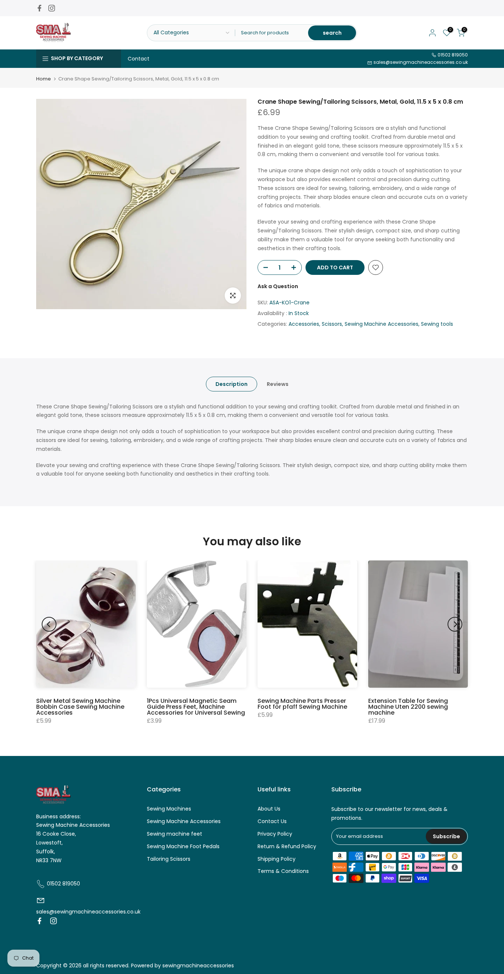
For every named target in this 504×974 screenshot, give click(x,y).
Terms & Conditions (283, 871)
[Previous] (49, 624)
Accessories (304, 324)
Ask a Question (278, 286)
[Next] (455, 624)
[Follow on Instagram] (51, 8)
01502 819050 (452, 55)
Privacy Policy (275, 833)
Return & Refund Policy (287, 846)
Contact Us (272, 821)
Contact (138, 58)
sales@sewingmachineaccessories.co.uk (420, 62)
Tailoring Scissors (168, 859)
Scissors (332, 324)
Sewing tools (437, 324)
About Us (269, 808)
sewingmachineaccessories (198, 965)
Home (43, 78)
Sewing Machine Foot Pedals (183, 846)
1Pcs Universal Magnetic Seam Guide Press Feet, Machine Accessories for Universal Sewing (196, 707)
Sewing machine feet (174, 833)
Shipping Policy (277, 859)
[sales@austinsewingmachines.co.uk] (40, 902)
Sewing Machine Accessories (381, 324)
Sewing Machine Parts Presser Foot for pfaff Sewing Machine (302, 704)
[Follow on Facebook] (39, 8)
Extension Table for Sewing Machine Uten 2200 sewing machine (408, 707)
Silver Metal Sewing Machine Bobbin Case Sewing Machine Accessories (80, 707)
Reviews (278, 383)
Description (231, 383)
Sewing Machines (169, 808)
